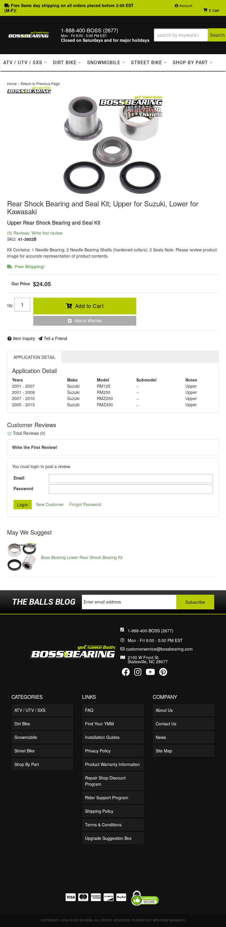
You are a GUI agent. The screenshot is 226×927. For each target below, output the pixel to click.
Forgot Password (85, 504)
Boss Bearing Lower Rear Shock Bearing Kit (82, 557)
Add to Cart (89, 305)
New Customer (50, 504)
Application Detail (35, 357)
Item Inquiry (24, 338)
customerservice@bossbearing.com (159, 649)
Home (12, 83)
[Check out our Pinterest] (163, 673)
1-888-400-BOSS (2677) (150, 631)
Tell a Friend (55, 338)
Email (19, 478)
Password (23, 488)
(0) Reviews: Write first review (34, 233)
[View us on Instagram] (138, 673)
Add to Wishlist (88, 321)
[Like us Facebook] (126, 673)
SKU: (11, 239)
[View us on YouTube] (150, 673)
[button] (190, 35)
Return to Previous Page (40, 83)
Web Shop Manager (169, 920)
